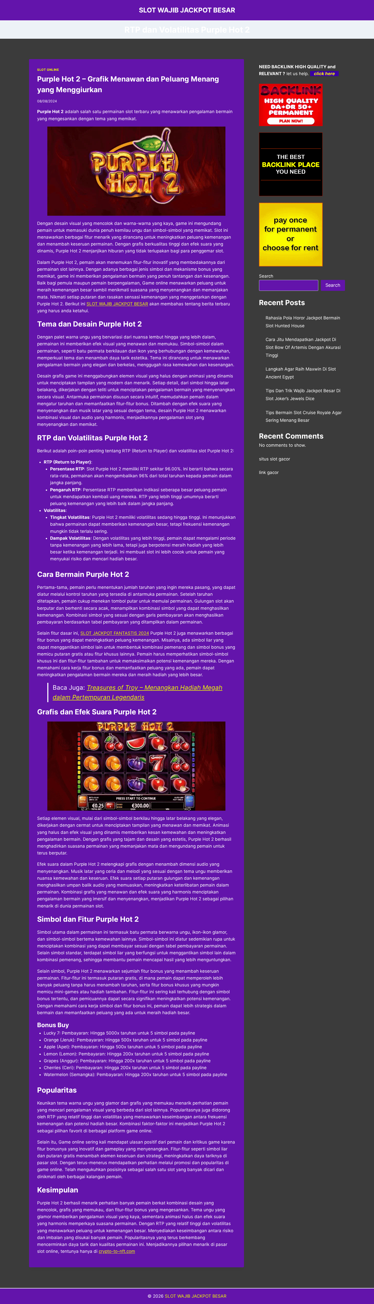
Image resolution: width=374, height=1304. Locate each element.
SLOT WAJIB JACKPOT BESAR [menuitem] (117, 303)
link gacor (269, 472)
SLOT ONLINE (48, 70)
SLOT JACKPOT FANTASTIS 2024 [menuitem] (114, 633)
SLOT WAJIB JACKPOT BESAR (195, 1296)
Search (266, 276)
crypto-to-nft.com (117, 1251)
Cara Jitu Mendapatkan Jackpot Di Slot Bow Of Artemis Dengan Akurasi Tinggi (303, 347)
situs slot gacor (274, 458)
